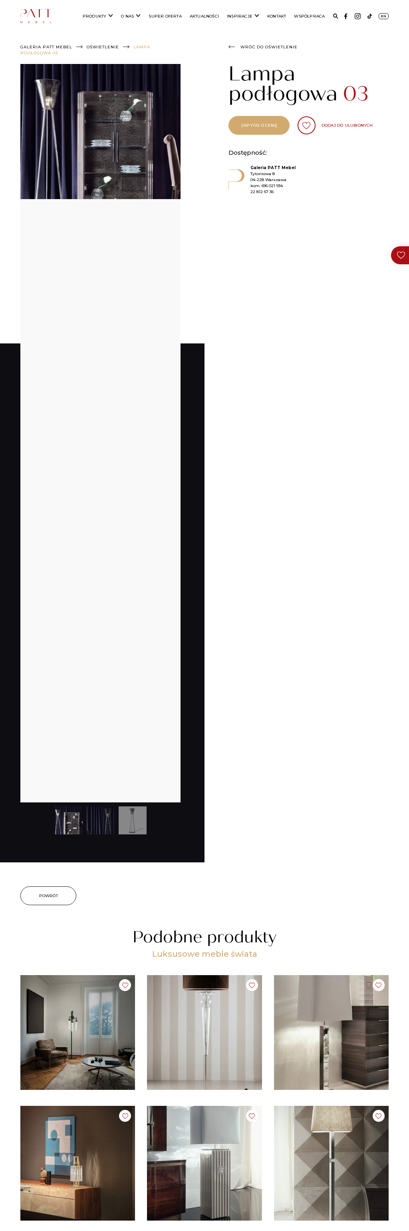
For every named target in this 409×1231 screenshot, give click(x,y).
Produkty (95, 16)
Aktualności (204, 16)
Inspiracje (239, 16)
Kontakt (276, 16)
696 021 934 (272, 185)
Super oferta (165, 16)
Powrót (48, 895)
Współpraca (309, 16)
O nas (127, 16)
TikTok (370, 16)
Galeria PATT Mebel (46, 47)
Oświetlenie (103, 47)
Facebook (346, 16)
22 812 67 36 (262, 191)
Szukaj (336, 16)
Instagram (358, 16)
